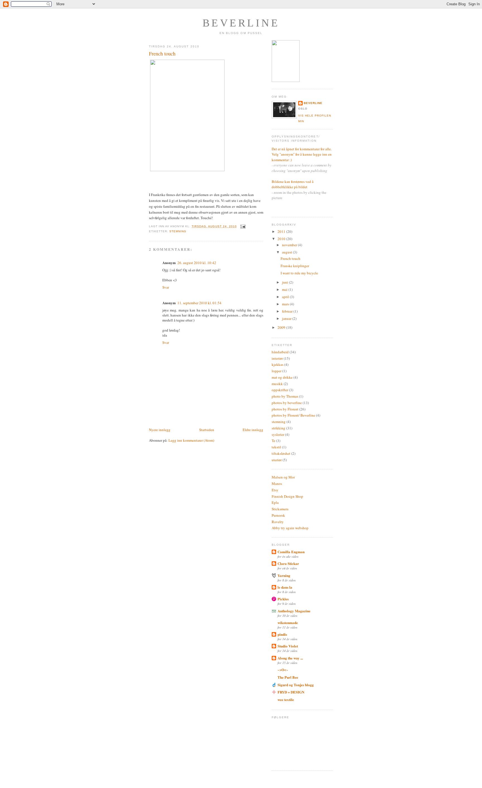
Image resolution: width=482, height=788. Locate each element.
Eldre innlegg (253, 429)
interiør (277, 358)
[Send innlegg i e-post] (242, 226)
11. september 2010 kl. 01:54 (199, 302)
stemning (177, 231)
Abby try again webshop (290, 527)
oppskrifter (280, 389)
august (287, 252)
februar (287, 311)
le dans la (285, 587)
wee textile (286, 699)
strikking (278, 428)
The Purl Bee (288, 677)
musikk (277, 383)
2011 (282, 231)
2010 (282, 238)
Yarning (284, 575)
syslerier (278, 434)
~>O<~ (283, 669)
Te (273, 440)
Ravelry (278, 521)
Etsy (275, 489)
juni (285, 282)
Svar (165, 287)
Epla (275, 502)
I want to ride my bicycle (299, 272)
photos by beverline (287, 402)
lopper (276, 370)
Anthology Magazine (294, 610)
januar (287, 318)
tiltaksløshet (281, 453)
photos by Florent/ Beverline (293, 415)
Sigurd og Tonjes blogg (296, 684)
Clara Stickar (288, 563)
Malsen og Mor (283, 477)
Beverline (241, 23)
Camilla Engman (291, 551)
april (286, 296)
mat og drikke (282, 377)
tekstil (276, 446)
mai (285, 289)
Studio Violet (288, 646)
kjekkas (277, 364)
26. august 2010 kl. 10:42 (196, 262)
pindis (282, 634)
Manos (277, 483)
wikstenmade (288, 622)
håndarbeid (280, 351)
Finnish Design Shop (287, 496)
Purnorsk (278, 515)
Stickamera (280, 508)
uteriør (277, 459)
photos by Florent (285, 409)
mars (286, 303)
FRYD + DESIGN (291, 692)
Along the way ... (290, 658)
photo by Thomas (285, 396)
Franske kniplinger (295, 265)
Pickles (283, 598)
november (290, 244)
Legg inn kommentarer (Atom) (191, 440)
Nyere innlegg (159, 429)
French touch (162, 53)
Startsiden (206, 429)
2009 (282, 327)
